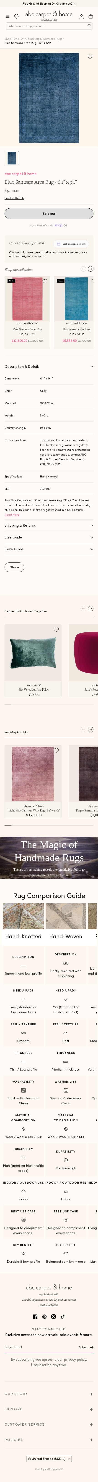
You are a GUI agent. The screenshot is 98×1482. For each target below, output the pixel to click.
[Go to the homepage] (49, 21)
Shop (8, 38)
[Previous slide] (83, 269)
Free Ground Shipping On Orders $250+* (49, 3)
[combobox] (49, 26)
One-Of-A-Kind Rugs (27, 38)
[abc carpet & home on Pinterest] (44, 1316)
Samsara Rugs (52, 38)
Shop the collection (18, 269)
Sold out (49, 214)
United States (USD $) (48, 1459)
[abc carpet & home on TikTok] (62, 1316)
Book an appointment (73, 243)
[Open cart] (90, 16)
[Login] (81, 16)
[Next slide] (90, 269)
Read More (12, 514)
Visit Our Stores (49, 1304)
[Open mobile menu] (7, 16)
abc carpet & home (21, 173)
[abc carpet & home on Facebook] (35, 1316)
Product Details (14, 198)
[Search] (89, 26)
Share (14, 567)
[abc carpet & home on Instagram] (53, 1316)
